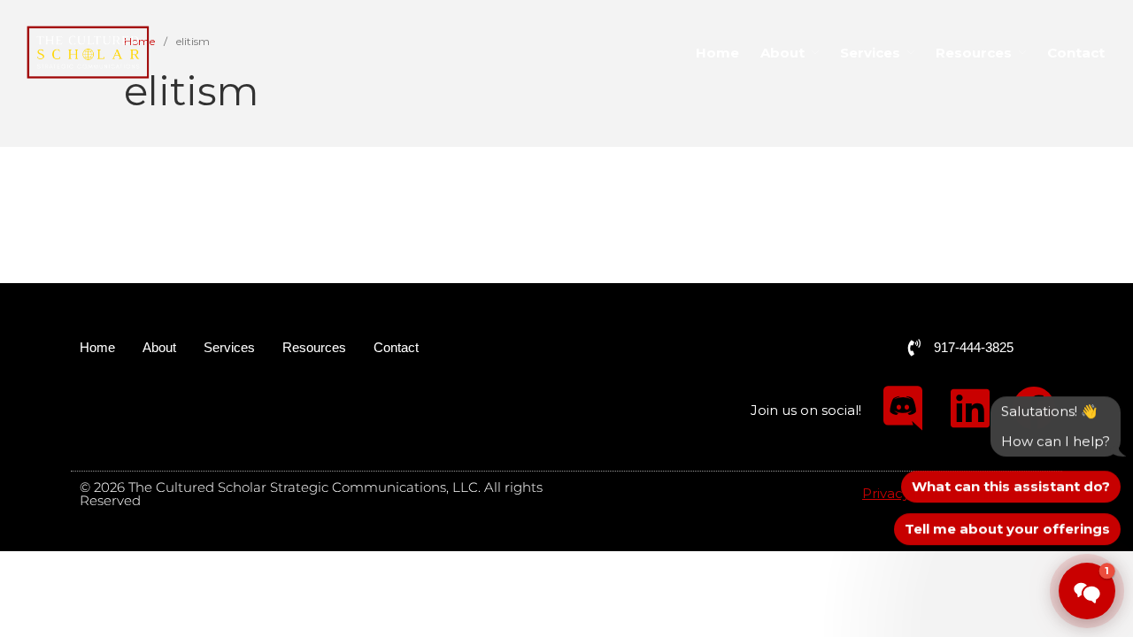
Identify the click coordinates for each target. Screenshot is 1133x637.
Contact (1076, 52)
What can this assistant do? (1011, 486)
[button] (1087, 591)
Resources (974, 52)
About (782, 52)
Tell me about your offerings (1007, 528)
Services (870, 52)
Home (717, 52)
